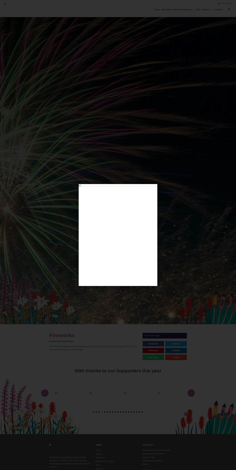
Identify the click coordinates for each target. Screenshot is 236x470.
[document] (118, 235)
